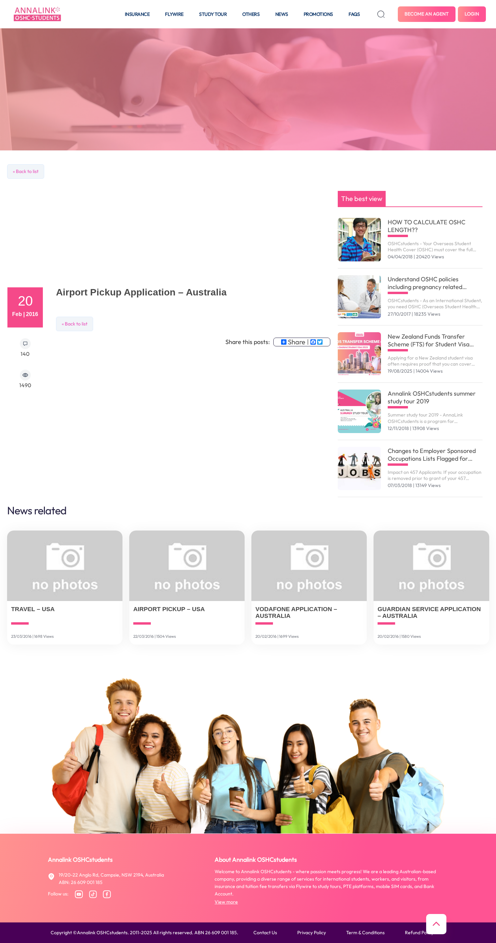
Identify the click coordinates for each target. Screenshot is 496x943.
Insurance (137, 14)
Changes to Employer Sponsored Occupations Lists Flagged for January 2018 (432, 454)
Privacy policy (311, 933)
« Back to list (25, 171)
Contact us (265, 933)
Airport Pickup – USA (169, 609)
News (281, 14)
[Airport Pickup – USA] (187, 566)
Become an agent (427, 14)
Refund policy (419, 933)
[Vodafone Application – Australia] (309, 566)
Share (296, 342)
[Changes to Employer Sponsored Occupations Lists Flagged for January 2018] (359, 468)
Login (472, 14)
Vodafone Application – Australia (296, 612)
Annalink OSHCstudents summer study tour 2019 (432, 397)
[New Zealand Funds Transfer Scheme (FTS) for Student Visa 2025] (359, 354)
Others (250, 14)
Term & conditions (365, 933)
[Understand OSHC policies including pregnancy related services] (359, 297)
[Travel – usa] (64, 566)
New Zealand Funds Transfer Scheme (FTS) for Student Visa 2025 (428, 340)
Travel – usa (33, 609)
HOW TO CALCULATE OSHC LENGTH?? (426, 226)
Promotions (318, 14)
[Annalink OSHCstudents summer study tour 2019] (359, 411)
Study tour (213, 14)
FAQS (354, 14)
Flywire (174, 14)
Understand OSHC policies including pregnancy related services (425, 283)
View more (226, 902)
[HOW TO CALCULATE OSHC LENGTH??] (359, 239)
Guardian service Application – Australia (429, 612)
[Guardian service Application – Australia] (431, 566)
